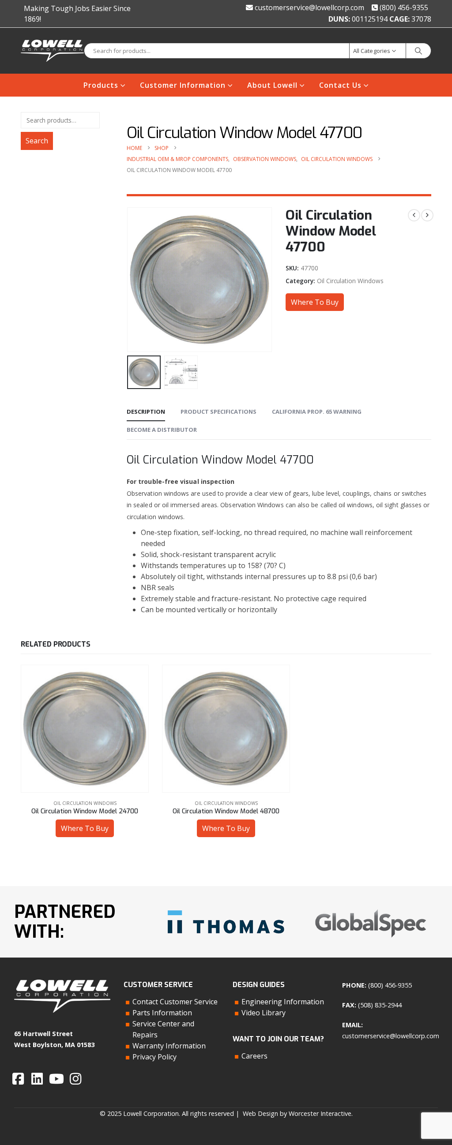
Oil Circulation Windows (350, 281)
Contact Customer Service (175, 1002)
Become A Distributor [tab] (162, 430)
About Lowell (272, 85)
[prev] (414, 215)
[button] (129, 279)
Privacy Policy (154, 1057)
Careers (254, 1056)
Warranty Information (169, 1046)
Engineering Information (282, 1002)
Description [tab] (146, 411)
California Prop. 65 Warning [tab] (317, 411)
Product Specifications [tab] (218, 411)
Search (37, 141)
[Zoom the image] (226, 907)
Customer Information (183, 85)
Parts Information (162, 1013)
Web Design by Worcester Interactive (297, 1113)
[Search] (418, 50)
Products (100, 85)
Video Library (263, 1013)
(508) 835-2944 (380, 1005)
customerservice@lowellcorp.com (308, 7)
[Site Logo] (52, 51)
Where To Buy (315, 302)
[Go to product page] (84, 728)
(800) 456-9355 (403, 7)
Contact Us (340, 85)
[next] (427, 215)
